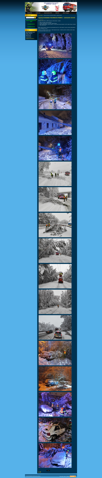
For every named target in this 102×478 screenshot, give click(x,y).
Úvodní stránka (40, 15)
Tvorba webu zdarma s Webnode (64, 476)
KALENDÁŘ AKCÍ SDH (31, 26)
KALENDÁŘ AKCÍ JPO (31, 24)
